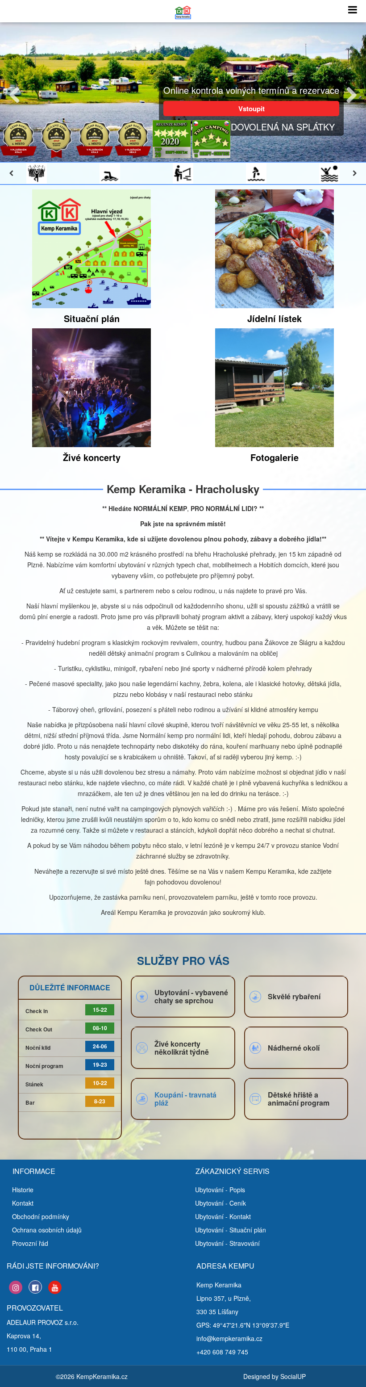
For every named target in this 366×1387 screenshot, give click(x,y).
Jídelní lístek (274, 318)
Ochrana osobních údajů (47, 1229)
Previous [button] (11, 173)
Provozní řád (30, 1243)
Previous (18, 93)
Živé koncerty (92, 457)
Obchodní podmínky (40, 1216)
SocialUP (293, 1376)
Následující (348, 93)
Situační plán (92, 318)
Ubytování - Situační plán (230, 1229)
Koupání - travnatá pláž (185, 1098)
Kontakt (22, 1202)
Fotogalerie (274, 457)
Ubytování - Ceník (220, 1202)
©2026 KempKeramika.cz (92, 1376)
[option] (36, 173)
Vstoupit (251, 108)
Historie (22, 1189)
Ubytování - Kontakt (223, 1216)
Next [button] (354, 173)
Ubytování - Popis (220, 1189)
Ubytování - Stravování (227, 1243)
